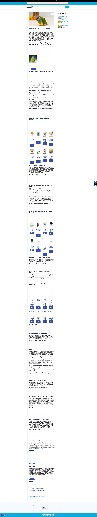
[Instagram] (59, 506)
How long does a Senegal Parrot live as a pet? (38, 486)
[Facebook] (57, 506)
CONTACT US (32, 463)
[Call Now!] (2, 515)
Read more (45, 143)
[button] (41, 485)
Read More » (63, 19)
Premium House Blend (45, 508)
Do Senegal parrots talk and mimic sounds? (37, 492)
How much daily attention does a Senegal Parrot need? (39, 493)
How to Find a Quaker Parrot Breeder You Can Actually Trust (65, 21)
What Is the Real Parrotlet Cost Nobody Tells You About (65, 17)
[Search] (69, 3)
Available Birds (44, 507)
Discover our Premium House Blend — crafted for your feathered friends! (48, 0)
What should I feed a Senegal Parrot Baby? (37, 488)
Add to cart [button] (33, 68)
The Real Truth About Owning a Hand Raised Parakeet (65, 26)
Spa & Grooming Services (46, 509)
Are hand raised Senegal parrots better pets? (38, 490)
